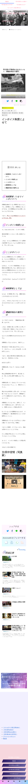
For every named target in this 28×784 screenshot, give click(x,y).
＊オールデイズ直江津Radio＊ (11, 727)
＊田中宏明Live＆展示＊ (10, 732)
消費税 (21, 113)
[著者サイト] (6, 542)
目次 (12, 167)
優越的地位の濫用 (7, 113)
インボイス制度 (6, 110)
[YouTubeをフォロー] (11, 542)
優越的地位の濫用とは (12, 188)
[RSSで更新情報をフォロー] (22, 542)
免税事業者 (15, 113)
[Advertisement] (14, 49)
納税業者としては (11, 185)
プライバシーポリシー (9, 736)
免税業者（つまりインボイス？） (13, 175)
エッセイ (14, 110)
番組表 (5, 738)
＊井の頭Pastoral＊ (8, 729)
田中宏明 (5, 115)
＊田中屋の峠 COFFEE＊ (10, 734)
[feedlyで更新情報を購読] (17, 542)
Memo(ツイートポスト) (8, 107)
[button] (25, 386)
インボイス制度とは (12, 179)
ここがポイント (10, 182)
